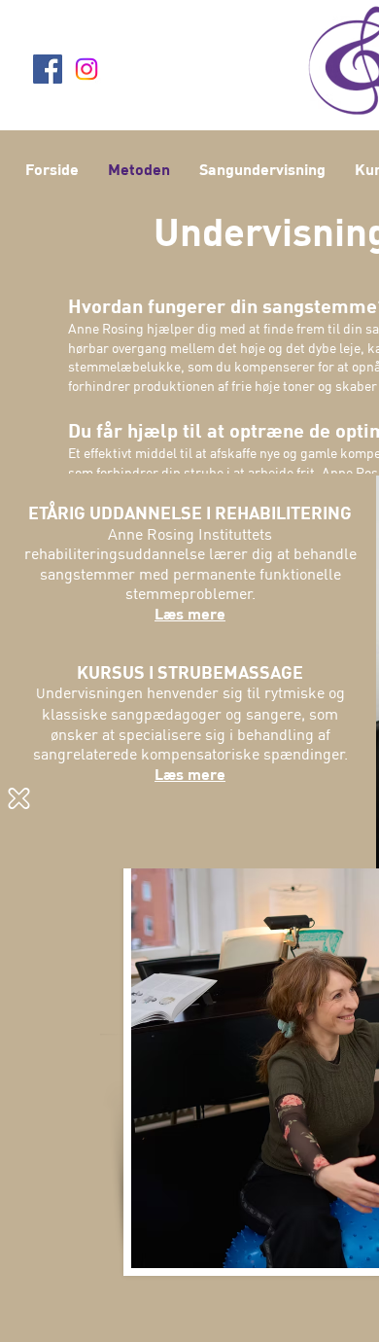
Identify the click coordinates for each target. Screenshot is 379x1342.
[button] (19, 798)
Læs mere (190, 613)
